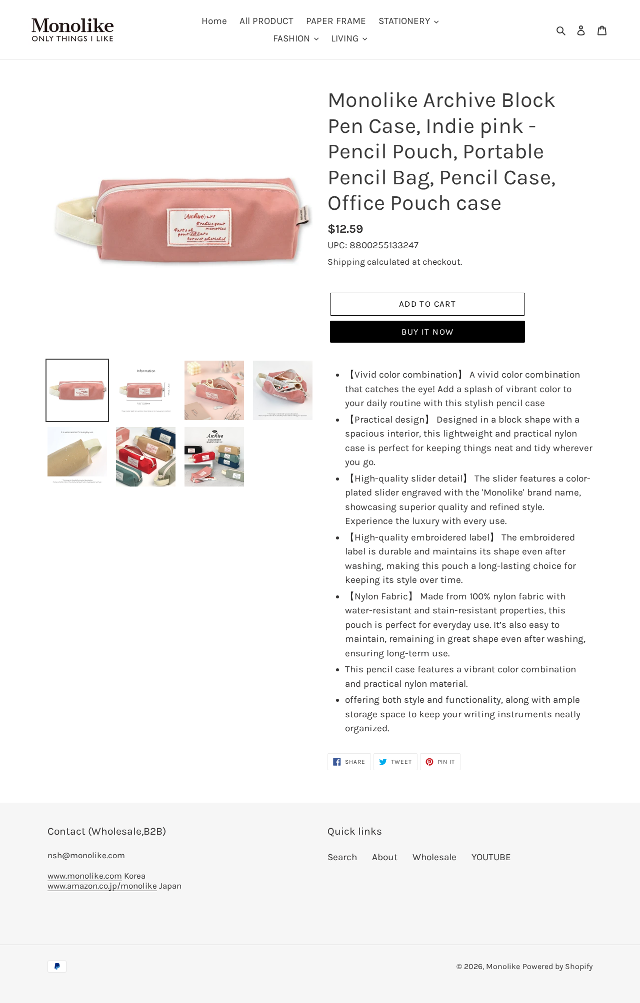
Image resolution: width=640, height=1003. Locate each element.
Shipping (346, 261)
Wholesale (434, 857)
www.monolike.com (85, 876)
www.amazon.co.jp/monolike (102, 886)
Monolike (503, 966)
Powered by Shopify (557, 966)
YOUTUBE (491, 857)
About (385, 857)
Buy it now (428, 332)
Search (342, 857)
